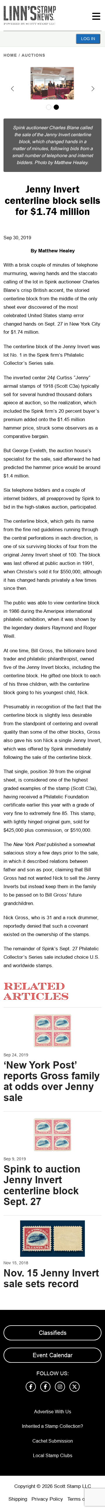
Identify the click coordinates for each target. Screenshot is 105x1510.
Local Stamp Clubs (52, 1455)
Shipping (17, 1499)
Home (10, 55)
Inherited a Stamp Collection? (52, 1426)
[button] (12, 88)
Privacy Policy (47, 1499)
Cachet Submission (52, 1441)
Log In (88, 38)
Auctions (33, 55)
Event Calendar (53, 1355)
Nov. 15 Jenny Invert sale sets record (51, 1278)
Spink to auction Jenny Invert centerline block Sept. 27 (42, 1185)
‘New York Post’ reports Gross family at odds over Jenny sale (52, 1081)
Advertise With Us (52, 1411)
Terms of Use (82, 1499)
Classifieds (52, 1333)
